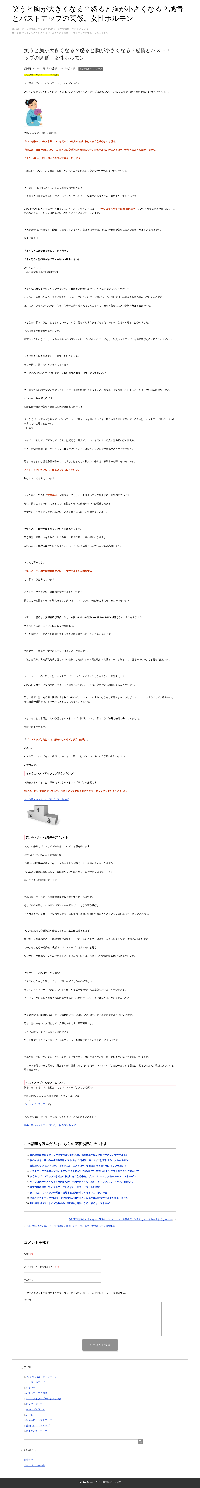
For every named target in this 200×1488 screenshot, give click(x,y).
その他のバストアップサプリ (41, 1377)
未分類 (29, 1415)
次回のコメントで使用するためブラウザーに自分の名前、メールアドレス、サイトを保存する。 (77, 1293)
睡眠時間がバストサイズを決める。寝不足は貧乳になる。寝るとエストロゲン (71, 1203)
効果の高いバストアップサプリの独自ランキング (50, 1125)
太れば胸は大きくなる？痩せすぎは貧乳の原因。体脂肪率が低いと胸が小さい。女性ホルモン (79, 1155)
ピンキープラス (34, 1404)
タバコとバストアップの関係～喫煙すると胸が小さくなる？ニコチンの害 (68, 1192)
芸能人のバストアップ (37, 1425)
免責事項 (28, 1459)
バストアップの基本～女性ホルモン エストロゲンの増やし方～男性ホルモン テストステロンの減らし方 (84, 1171)
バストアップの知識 (36, 1393)
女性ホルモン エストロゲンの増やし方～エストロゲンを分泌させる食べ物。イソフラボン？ (78, 1165)
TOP (33, 29)
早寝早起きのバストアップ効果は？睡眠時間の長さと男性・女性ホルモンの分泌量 (71, 1226)
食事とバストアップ (36, 1431)
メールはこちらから (34, 1465)
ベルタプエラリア (35, 1104)
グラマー (30, 1387)
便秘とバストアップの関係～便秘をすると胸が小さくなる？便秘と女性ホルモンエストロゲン (79, 1198)
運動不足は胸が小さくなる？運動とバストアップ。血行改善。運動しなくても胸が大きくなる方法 (120, 1219)
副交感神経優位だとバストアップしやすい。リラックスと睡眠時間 (65, 1187)
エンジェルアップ (35, 1382)
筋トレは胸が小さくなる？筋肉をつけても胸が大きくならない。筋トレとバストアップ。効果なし (81, 1182)
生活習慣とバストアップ (91, 68)
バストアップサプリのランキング (43, 1398)
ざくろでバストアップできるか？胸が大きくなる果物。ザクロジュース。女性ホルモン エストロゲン (83, 1176)
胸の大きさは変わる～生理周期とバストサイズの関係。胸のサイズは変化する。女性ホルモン (79, 1160)
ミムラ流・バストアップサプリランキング (46, 799)
